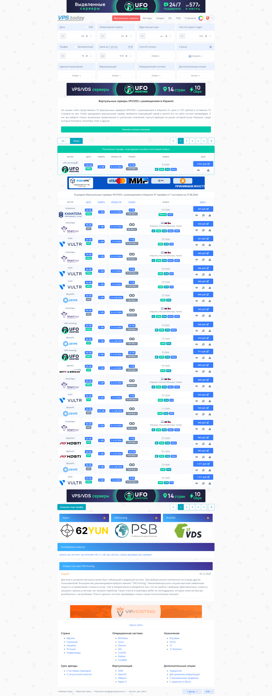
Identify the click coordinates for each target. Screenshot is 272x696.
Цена (202, 202)
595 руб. (202, 309)
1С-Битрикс (176, 649)
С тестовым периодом (79, 670)
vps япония (87, 554)
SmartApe (70, 222)
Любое (75, 75)
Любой (154, 56)
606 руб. (202, 324)
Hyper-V (122, 681)
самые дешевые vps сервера (136, 554)
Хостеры (147, 18)
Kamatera (70, 208)
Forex (173, 641)
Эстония (71, 649)
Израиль (196, 56)
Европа (71, 638)
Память (101, 202)
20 (63, 141)
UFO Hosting (69, 162)
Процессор (116, 202)
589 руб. (202, 294)
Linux (121, 641)
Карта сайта (136, 625)
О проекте (190, 18)
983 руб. (202, 437)
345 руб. (202, 223)
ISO (120, 649)
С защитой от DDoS (180, 681)
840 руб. (202, 379)
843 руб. (202, 394)
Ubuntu (122, 645)
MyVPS (70, 365)
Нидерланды (74, 652)
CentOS (122, 652)
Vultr (70, 238)
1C (171, 645)
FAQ (178, 18)
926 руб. (202, 408)
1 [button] (180, 141)
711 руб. (202, 351)
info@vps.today (65, 691)
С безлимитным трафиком (184, 678)
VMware (122, 678)
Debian (122, 656)
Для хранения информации (185, 674)
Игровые (174, 638)
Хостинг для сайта (137, 691)
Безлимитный (85, 46)
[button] (211, 141)
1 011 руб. (202, 463)
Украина (71, 645)
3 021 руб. (202, 164)
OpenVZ (122, 674)
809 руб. (202, 365)
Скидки (160, 18)
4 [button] (198, 141)
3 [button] (192, 141)
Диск (88, 202)
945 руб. (202, 422)
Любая (115, 75)
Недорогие (176, 670)
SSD (91, 27)
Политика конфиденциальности (110, 691)
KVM (120, 670)
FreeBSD (122, 660)
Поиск (76, 141)
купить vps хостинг (69, 554)
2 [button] (186, 141)
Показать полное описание (136, 129)
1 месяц (113, 46)
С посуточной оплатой (79, 674)
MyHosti (70, 438)
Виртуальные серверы (126, 18)
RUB (130, 46)
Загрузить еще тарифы (71, 507)
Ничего (194, 75)
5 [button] (204, 141)
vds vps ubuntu (110, 554)
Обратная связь (83, 691)
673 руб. (202, 338)
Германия (72, 641)
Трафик (131, 202)
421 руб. (202, 238)
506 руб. (202, 268)
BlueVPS (70, 294)
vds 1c (98, 554)
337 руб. (202, 209)
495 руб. (202, 253)
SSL (170, 18)
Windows (123, 638)
